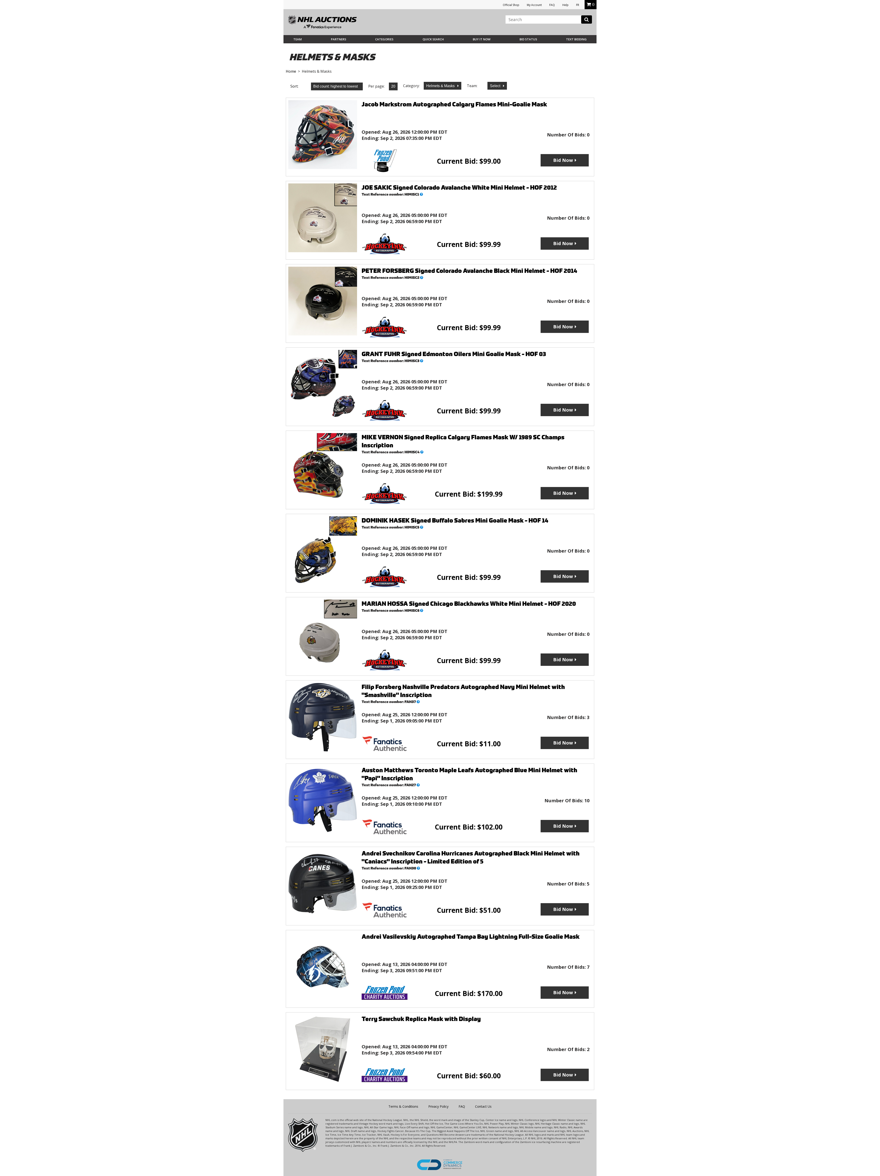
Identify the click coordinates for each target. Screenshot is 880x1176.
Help (565, 5)
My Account (534, 5)
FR (577, 5)
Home (291, 71)
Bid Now (563, 160)
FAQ (552, 5)
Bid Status (528, 39)
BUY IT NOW (481, 39)
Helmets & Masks (441, 86)
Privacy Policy (438, 1106)
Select (495, 86)
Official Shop (511, 5)
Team (297, 39)
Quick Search (433, 39)
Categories (384, 39)
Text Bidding (576, 39)
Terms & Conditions (403, 1106)
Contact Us (483, 1106)
